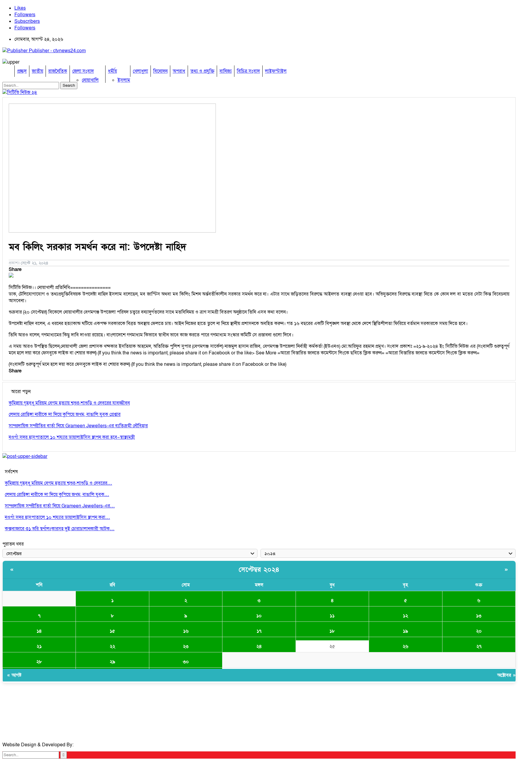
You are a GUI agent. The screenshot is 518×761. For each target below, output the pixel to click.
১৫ (112, 631)
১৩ (478, 615)
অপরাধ (179, 71)
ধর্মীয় (112, 71)
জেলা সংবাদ (83, 71)
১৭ (259, 631)
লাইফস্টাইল (276, 71)
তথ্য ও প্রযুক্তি (202, 71)
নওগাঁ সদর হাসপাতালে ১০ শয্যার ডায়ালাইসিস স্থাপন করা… (57, 517)
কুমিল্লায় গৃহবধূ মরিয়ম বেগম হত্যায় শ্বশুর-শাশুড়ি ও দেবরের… (58, 483)
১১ (332, 615)
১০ (259, 615)
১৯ (405, 631)
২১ (39, 646)
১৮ (332, 631)
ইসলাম (124, 80)
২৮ (39, 661)
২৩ (186, 646)
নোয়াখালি (90, 80)
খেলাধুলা (140, 71)
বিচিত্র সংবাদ (248, 71)
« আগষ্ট (14, 675)
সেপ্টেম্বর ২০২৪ (259, 569)
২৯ (112, 661)
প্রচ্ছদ (22, 71)
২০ (479, 631)
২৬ (405, 646)
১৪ (39, 631)
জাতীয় (37, 71)
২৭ (478, 646)
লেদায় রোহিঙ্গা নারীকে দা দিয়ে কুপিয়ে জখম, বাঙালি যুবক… (57, 494)
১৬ (186, 631)
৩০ (186, 661)
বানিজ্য (225, 71)
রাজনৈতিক (57, 71)
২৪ (259, 646)
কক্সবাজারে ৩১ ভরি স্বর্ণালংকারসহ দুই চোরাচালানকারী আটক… (60, 528)
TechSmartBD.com (95, 744)
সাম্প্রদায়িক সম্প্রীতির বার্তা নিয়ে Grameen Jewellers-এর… (60, 506)
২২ (112, 646)
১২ (405, 615)
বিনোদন (160, 71)
